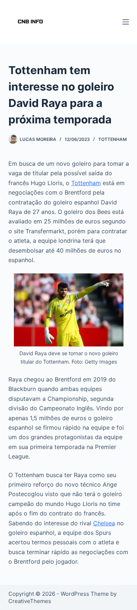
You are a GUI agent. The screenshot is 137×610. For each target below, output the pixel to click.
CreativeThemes (29, 601)
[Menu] (125, 22)
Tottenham (112, 139)
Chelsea (104, 523)
